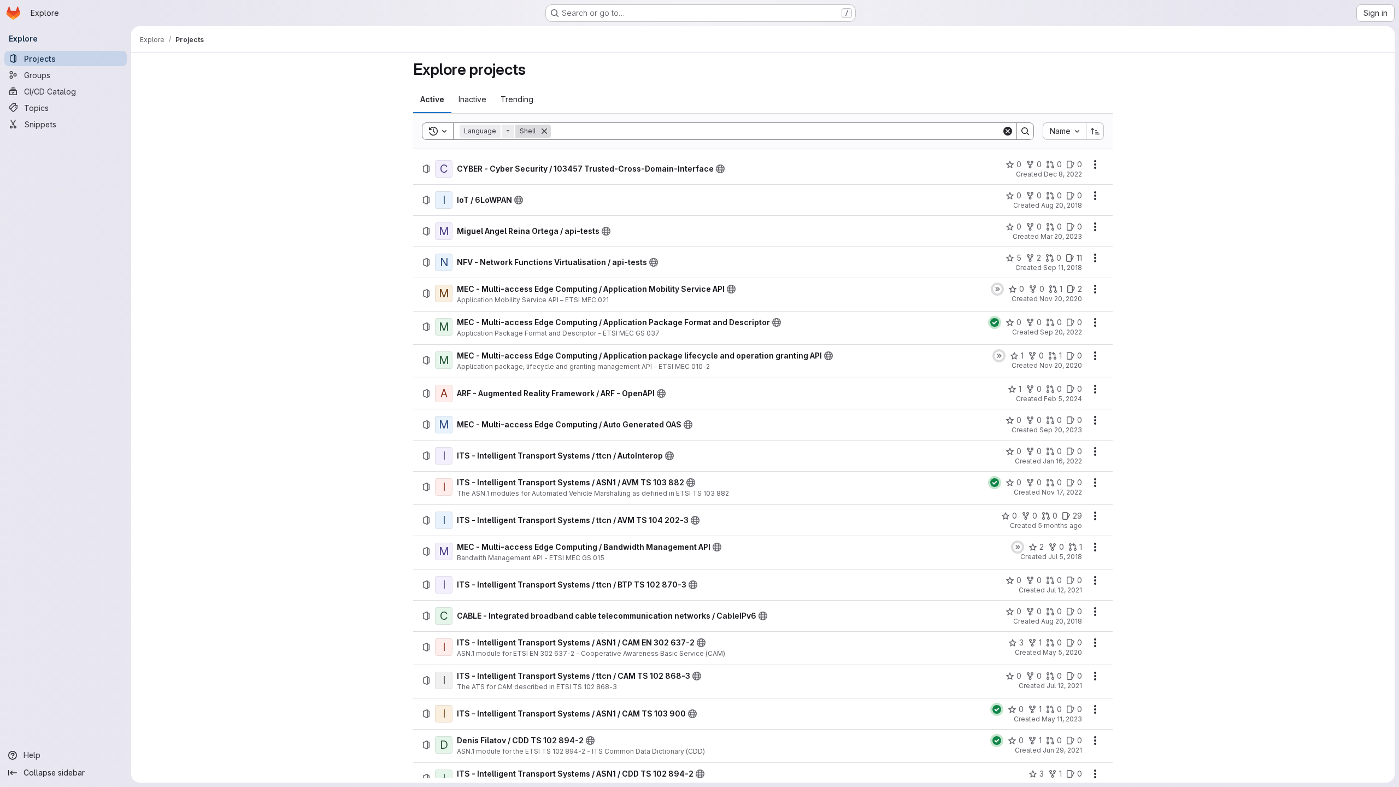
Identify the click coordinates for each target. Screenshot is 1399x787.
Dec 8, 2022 (1063, 174)
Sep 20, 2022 (1061, 332)
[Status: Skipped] (997, 289)
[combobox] (1064, 131)
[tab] (432, 99)
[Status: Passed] (994, 322)
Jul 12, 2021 (1064, 590)
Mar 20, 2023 (1061, 236)
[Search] (1025, 131)
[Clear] (1007, 131)
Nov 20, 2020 (1060, 299)
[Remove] (544, 131)
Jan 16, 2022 (1062, 461)
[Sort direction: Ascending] (1095, 131)
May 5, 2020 (1062, 652)
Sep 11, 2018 (1062, 267)
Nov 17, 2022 (1062, 492)
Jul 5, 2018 (1065, 557)
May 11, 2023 (1062, 719)
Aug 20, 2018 (1061, 205)
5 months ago (1060, 525)
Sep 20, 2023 (1060, 430)
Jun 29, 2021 (1062, 750)
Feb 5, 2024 (1063, 399)
